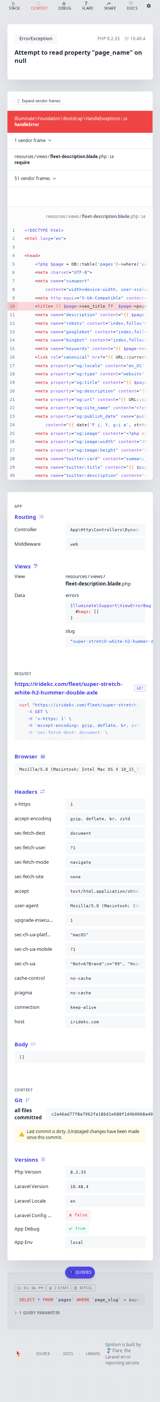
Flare (117, 1350)
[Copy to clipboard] (138, 529)
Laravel (93, 1353)
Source (43, 1353)
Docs (68, 1353)
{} (105, 611)
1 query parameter (39, 1312)
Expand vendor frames (41, 101)
